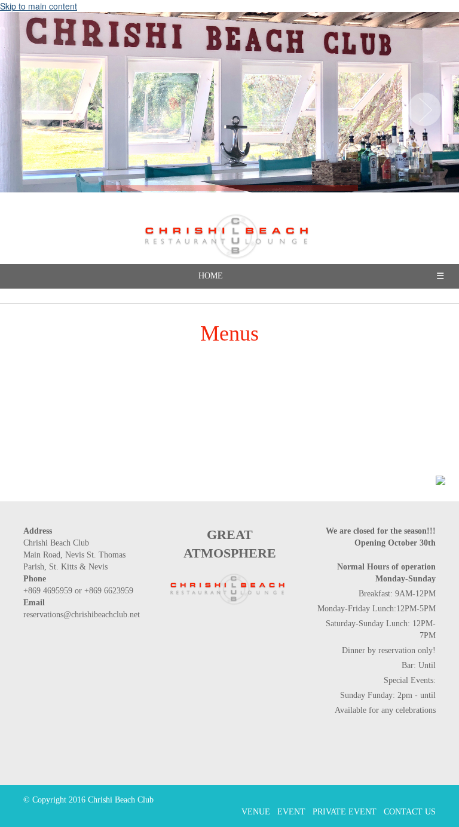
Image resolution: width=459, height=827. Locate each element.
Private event (345, 811)
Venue (255, 811)
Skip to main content (38, 6)
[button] (38, 106)
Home (210, 275)
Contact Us (410, 811)
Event (291, 811)
